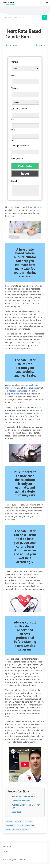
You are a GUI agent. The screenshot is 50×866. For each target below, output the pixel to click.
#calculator (19, 821)
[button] (47, 3)
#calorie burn (10, 825)
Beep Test (16, 812)
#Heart (21, 825)
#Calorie (28, 821)
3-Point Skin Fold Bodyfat (23, 796)
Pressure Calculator (21, 800)
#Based (9, 821)
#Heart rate (30, 825)
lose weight (24, 323)
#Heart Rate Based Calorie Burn (17, 829)
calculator (37, 207)
